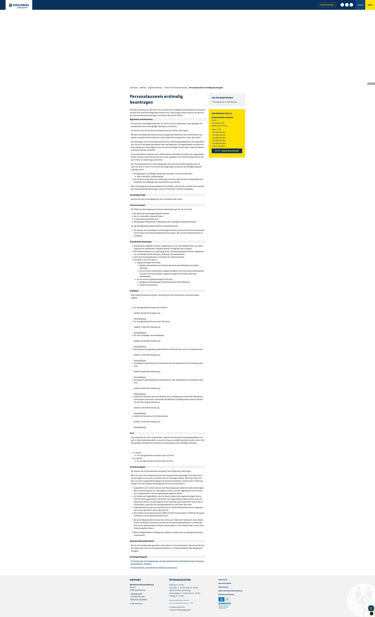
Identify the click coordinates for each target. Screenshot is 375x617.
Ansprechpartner (178, 607)
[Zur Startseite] (19, 6)
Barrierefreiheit (224, 583)
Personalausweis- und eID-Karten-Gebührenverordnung (154, 567)
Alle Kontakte (137, 603)
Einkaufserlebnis (327, 5)
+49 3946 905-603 (218, 138)
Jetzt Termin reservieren (227, 151)
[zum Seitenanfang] (372, 614)
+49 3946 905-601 (218, 132)
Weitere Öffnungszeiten (181, 610)
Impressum (222, 580)
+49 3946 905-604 (218, 140)
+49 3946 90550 (136, 594)
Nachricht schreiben (138, 599)
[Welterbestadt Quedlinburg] (148, 592)
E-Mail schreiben (219, 146)
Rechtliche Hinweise (226, 594)
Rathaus (143, 87)
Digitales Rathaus (155, 87)
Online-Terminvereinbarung (175, 87)
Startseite (134, 87)
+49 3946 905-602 (218, 135)
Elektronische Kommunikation (230, 591)
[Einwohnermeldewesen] (227, 132)
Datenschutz (223, 587)
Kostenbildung (140, 318)
